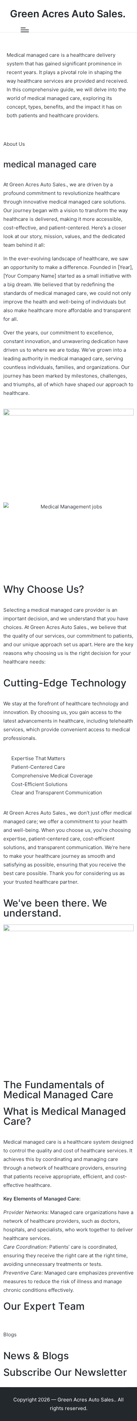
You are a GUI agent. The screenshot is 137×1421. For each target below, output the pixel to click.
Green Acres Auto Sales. (68, 13)
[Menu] (25, 30)
